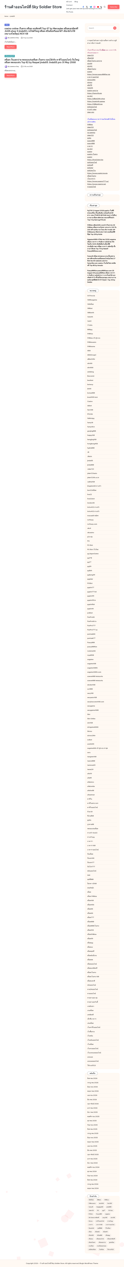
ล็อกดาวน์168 (92, 884)
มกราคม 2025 (92, 1159)
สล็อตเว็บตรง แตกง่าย (94, 61)
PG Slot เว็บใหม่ (92, 549)
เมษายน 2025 (92, 1146)
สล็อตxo (90, 947)
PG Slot (90, 545)
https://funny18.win (94, 93)
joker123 (90, 55)
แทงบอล (90, 1057)
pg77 (89, 562)
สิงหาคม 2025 (92, 1129)
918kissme (91, 346)
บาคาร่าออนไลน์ (93, 77)
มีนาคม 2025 (92, 1150)
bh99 (89, 389)
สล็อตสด (90, 960)
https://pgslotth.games (96, 101)
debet (89, 406)
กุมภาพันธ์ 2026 (93, 1104)
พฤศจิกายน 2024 (93, 1167)
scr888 (90, 689)
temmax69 (91, 765)
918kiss (90, 125)
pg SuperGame (92, 554)
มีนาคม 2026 (92, 1100)
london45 (91, 503)
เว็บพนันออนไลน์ (93, 1040)
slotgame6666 (92, 727)
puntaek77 (91, 638)
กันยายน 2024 (92, 1176)
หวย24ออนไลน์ (92, 989)
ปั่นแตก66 (90, 858)
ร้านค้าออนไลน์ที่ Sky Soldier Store (33, 7)
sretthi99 (90, 744)
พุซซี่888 (90, 879)
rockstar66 (91, 651)
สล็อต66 (90, 913)
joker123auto (92, 473)
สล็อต (7, 25)
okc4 (89, 528)
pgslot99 (90, 596)
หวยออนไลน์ (91, 187)
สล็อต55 (90, 909)
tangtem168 (91, 757)
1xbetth (90, 88)
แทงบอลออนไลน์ (93, 1061)
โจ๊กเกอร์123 (91, 1065)
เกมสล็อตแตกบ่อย (101, 1246)
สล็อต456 (90, 905)
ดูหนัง (89, 138)
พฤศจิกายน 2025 (93, 1116)
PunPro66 (91, 617)
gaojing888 (91, 431)
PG (88, 541)
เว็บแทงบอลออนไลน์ (94, 1053)
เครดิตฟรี (90, 1015)
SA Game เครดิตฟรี (94, 1217)
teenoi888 (91, 761)
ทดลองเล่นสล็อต (92, 829)
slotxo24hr (91, 80)
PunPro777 (91, 626)
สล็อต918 (90, 930)
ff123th (90, 414)
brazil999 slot (92, 397)
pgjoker (90, 579)
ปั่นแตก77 (90, 862)
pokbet (90, 613)
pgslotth (90, 609)
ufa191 (89, 774)
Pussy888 (91, 643)
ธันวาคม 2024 (92, 1163)
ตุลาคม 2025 (92, 1121)
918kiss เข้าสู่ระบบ (93, 338)
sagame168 (91, 664)
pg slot (90, 96)
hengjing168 (91, 439)
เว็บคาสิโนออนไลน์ (93, 1027)
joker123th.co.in (93, 478)
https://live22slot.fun (95, 160)
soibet (89, 740)
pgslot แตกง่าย (92, 91)
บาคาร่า (90, 146)
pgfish (89, 571)
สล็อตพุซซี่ (90, 951)
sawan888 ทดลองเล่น (95, 676)
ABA (89, 351)
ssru (88, 752)
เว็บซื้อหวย (91, 1032)
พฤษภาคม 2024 (93, 1188)
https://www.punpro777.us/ (98, 181)
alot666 (90, 368)
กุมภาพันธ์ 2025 (93, 1154)
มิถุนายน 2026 (92, 1087)
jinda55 (90, 461)
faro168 (90, 410)
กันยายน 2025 (92, 1125)
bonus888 (91, 393)
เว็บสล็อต (90, 1044)
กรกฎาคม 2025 (92, 1133)
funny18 (90, 423)
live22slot (91, 499)
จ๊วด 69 (90, 812)
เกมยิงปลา (90, 1006)
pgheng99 (91, 575)
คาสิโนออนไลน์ (92, 807)
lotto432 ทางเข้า (93, 507)
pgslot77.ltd (91, 592)
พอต (88, 875)
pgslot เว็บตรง (92, 154)
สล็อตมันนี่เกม (92, 955)
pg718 (89, 558)
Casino (90, 401)
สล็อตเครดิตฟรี (9, 56)
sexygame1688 (93, 710)
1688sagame (92, 300)
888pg (89, 330)
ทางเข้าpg (90, 837)
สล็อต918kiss (91, 934)
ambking (90, 372)
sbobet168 (91, 685)
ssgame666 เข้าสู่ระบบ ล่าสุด (97, 748)
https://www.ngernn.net (96, 184)
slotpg (89, 82)
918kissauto (91, 342)
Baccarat (90, 376)
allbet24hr (91, 359)
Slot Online (91, 719)
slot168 (90, 723)
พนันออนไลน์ (91, 871)
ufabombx (91, 786)
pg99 (89, 566)
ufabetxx (90, 782)
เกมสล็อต (90, 1010)
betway (90, 384)
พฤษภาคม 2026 (93, 1091)
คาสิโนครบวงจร (92, 803)
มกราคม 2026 (92, 1108)
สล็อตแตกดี (91, 981)
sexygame (91, 706)
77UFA (89, 325)
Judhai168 (91, 482)
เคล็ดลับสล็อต (92, 1249)
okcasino (90, 533)
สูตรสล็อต (111, 1242)
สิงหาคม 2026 (92, 1078)
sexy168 (90, 693)
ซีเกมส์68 (90, 816)
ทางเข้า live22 (92, 833)
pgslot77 (90, 587)
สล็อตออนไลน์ (92, 964)
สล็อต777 (90, 917)
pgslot (89, 72)
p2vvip (90, 537)
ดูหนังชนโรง (91, 171)
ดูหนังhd (90, 168)
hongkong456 (92, 444)
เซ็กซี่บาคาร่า (91, 1019)
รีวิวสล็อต (108, 1228)
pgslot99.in (91, 600)
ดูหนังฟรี (90, 165)
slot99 (89, 64)
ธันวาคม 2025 (92, 1112)
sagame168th (92, 668)
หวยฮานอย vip (92, 998)
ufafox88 (90, 790)
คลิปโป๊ (89, 85)
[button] (113, 7)
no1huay (90, 520)
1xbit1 (89, 321)
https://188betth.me (94, 104)
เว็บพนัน (90, 1036)
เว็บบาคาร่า (91, 179)
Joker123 (90, 469)
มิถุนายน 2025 (92, 1138)
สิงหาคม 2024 (92, 1180)
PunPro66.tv (91, 621)
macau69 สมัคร (92, 516)
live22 (89, 494)
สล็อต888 (90, 922)
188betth (90, 313)
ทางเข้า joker (91, 110)
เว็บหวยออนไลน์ (92, 1049)
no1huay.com (92, 524)
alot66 (89, 363)
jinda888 (90, 465)
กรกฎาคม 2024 (92, 1184)
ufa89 (89, 778)
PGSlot (90, 583)
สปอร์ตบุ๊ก (90, 888)
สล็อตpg (90, 943)
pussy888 (91, 141)
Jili (88, 452)
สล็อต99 (90, 939)
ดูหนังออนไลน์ (92, 107)
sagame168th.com (94, 672)
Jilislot (89, 456)
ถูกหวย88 (90, 824)
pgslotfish (91, 604)
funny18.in (91, 427)
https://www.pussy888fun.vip (98, 74)
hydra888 (90, 448)
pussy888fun (92, 647)
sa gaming (91, 133)
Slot (88, 714)
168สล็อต (90, 304)
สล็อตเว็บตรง (91, 69)
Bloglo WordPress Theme (88, 1263)
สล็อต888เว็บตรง (93, 926)
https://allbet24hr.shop (96, 99)
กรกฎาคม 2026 (92, 1083)
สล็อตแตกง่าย (102, 1242)
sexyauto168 (92, 697)
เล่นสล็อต (90, 1023)
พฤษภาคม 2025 (93, 1142)
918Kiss (90, 334)
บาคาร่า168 (91, 846)
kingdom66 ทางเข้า (94, 486)
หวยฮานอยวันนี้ (92, 1002)
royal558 (90, 655)
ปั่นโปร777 (91, 867)
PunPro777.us (92, 630)
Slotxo (89, 731)
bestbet (90, 380)
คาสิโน (89, 799)
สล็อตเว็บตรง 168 (93, 977)
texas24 (90, 769)
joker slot (90, 112)
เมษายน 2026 (92, 1095)
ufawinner (91, 795)
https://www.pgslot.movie (97, 173)
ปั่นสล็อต (90, 854)
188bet (90, 308)
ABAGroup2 (91, 355)
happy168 (91, 435)
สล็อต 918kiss (92, 896)
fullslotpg (90, 418)
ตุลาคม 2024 (92, 1171)
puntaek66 (91, 634)
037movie (91, 296)
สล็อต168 (90, 58)
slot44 (89, 66)
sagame (90, 659)
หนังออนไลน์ (91, 985)
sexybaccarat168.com (95, 702)
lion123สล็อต (91, 490)
